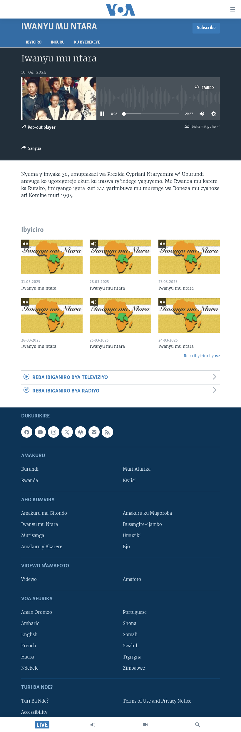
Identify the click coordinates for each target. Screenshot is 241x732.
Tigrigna (132, 657)
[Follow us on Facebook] (26, 431)
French (28, 646)
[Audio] (93, 724)
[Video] (145, 724)
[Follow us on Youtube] (40, 431)
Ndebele (30, 668)
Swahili (131, 646)
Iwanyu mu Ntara (39, 524)
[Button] (31, 149)
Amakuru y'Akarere (41, 546)
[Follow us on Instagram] (53, 431)
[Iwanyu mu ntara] (52, 257)
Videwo (29, 579)
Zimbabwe (134, 668)
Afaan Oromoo (36, 612)
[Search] (197, 724)
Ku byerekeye (87, 42)
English (29, 634)
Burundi (30, 469)
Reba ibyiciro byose (202, 355)
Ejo (126, 546)
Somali (130, 634)
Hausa (27, 657)
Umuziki (132, 535)
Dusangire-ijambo (142, 524)
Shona (129, 623)
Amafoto (132, 579)
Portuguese (135, 612)
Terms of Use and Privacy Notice (157, 700)
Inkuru (58, 42)
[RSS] (107, 431)
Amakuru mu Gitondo (44, 513)
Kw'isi (129, 480)
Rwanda (29, 480)
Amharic (30, 623)
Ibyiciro (33, 42)
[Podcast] (80, 431)
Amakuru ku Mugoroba (147, 513)
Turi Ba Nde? (34, 700)
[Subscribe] (94, 431)
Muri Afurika (136, 469)
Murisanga (32, 535)
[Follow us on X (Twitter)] (67, 431)
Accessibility (34, 712)
